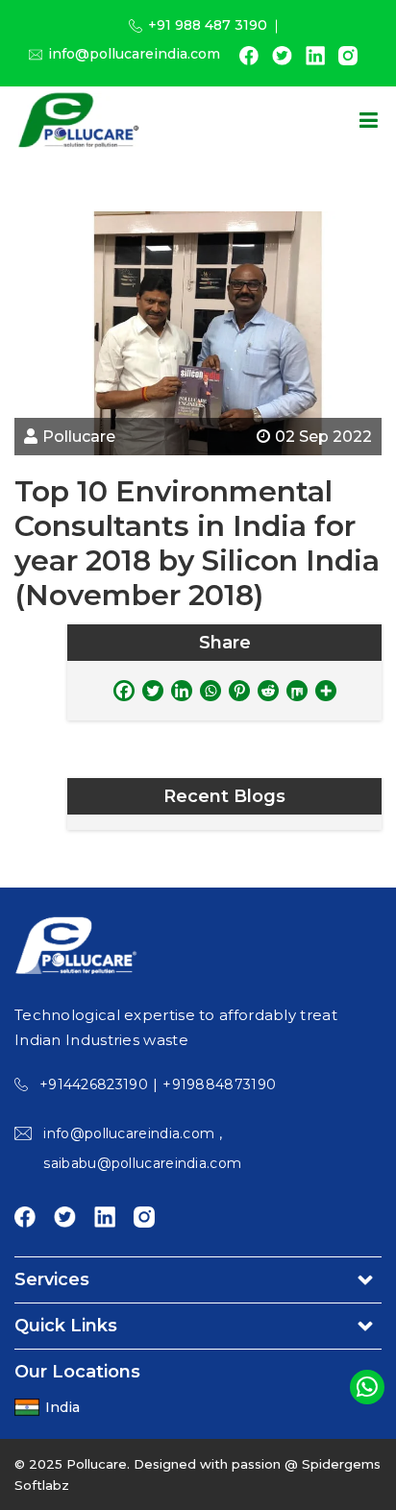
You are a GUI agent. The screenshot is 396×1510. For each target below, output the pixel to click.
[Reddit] (268, 690)
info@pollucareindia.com (134, 53)
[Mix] (297, 690)
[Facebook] (124, 690)
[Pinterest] (239, 690)
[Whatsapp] (210, 690)
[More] (325, 690)
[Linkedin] (181, 690)
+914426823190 (93, 1084)
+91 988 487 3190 (207, 25)
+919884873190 (219, 1084)
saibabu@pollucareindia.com (142, 1163)
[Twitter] (152, 690)
